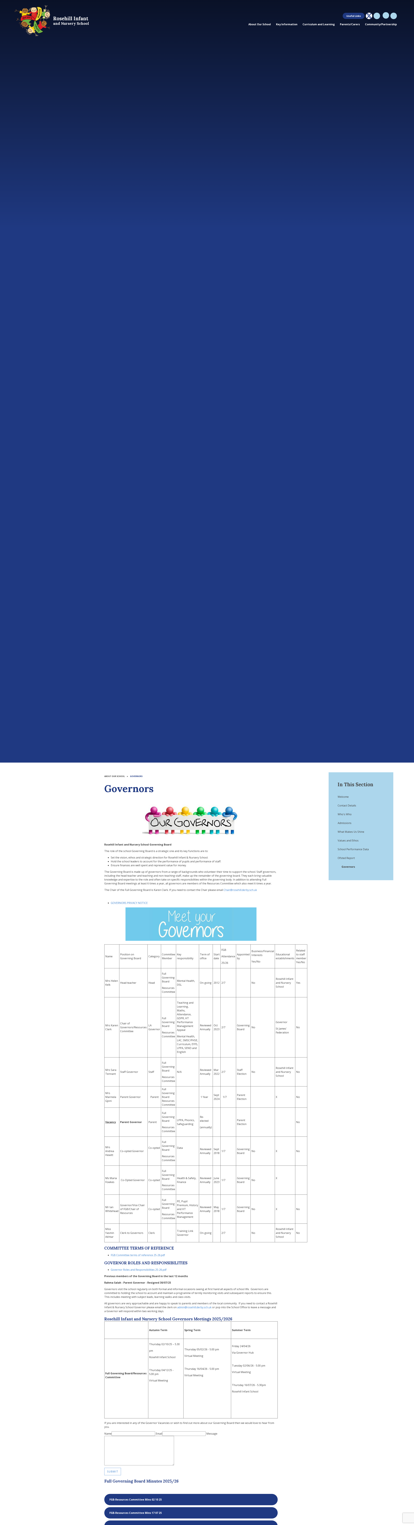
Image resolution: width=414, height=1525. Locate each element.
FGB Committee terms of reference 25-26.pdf (138, 1255)
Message (211, 1433)
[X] (369, 16)
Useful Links (353, 15)
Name (108, 1433)
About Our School (114, 776)
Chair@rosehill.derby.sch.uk (240, 890)
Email (159, 1433)
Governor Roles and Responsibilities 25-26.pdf (139, 1269)
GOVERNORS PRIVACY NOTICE (129, 903)
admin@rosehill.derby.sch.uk (194, 1307)
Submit (112, 1471)
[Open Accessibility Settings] (393, 16)
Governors (136, 776)
